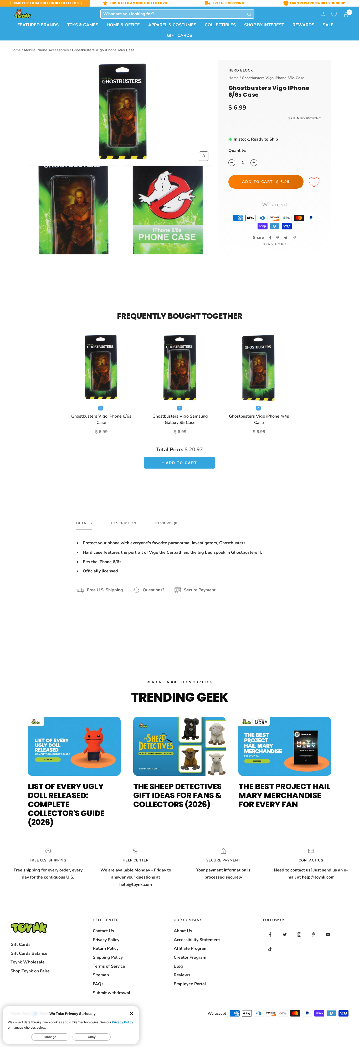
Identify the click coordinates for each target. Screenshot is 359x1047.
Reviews (182, 975)
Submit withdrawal (111, 993)
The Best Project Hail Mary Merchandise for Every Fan (284, 795)
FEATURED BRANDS (38, 25)
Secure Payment (200, 590)
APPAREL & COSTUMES (172, 25)
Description (123, 523)
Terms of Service (109, 966)
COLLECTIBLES (220, 25)
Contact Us (103, 931)
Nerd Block (240, 70)
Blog (178, 966)
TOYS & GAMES (82, 25)
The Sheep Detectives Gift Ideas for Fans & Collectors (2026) (177, 795)
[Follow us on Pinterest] (313, 934)
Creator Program (190, 957)
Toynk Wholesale (28, 962)
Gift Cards (20, 944)
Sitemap (101, 975)
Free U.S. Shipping (105, 590)
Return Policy (106, 948)
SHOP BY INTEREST (264, 25)
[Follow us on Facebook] (270, 934)
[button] (345, 14)
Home (16, 50)
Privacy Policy (106, 940)
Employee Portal (190, 984)
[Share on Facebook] (270, 238)
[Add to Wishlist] (315, 182)
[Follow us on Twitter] (285, 934)
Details (84, 523)
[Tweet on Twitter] (286, 238)
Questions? (153, 590)
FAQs (98, 984)
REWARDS (303, 25)
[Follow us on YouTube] (328, 934)
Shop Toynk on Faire (30, 971)
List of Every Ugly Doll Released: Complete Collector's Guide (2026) (66, 804)
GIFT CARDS (179, 35)
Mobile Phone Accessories (46, 50)
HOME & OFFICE (123, 25)
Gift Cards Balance (29, 953)
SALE (328, 25)
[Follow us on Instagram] (299, 934)
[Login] (322, 14)
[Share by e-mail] (294, 237)
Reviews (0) (167, 523)
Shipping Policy (108, 957)
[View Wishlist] (334, 14)
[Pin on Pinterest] (277, 238)
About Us (183, 931)
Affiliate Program (191, 948)
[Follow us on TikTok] (270, 949)
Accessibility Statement (197, 940)
